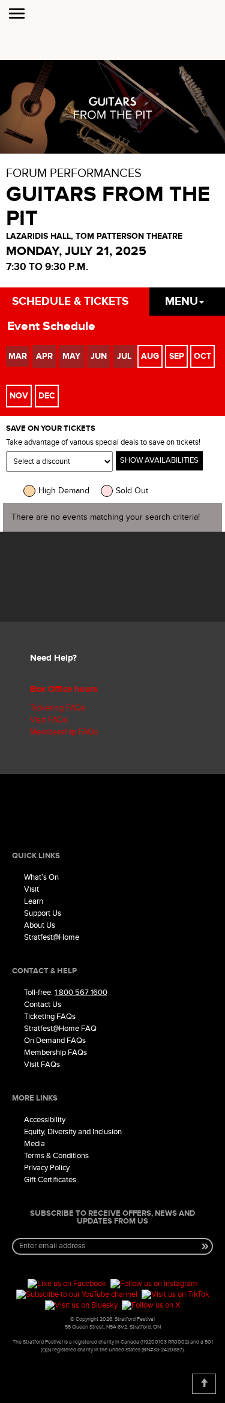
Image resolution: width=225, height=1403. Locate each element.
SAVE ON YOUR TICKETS (50, 428)
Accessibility (44, 1120)
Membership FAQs (64, 732)
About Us (39, 925)
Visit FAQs (49, 720)
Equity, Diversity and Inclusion (73, 1132)
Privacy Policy (47, 1168)
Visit (31, 889)
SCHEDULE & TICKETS (70, 301)
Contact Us (42, 1004)
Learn (33, 901)
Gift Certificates (50, 1180)
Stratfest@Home (51, 937)
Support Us (42, 913)
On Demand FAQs (55, 1040)
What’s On (41, 877)
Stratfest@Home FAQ (60, 1028)
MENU (181, 301)
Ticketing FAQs (58, 708)
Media (34, 1144)
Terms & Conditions (56, 1156)
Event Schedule (51, 326)
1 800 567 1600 (81, 992)
